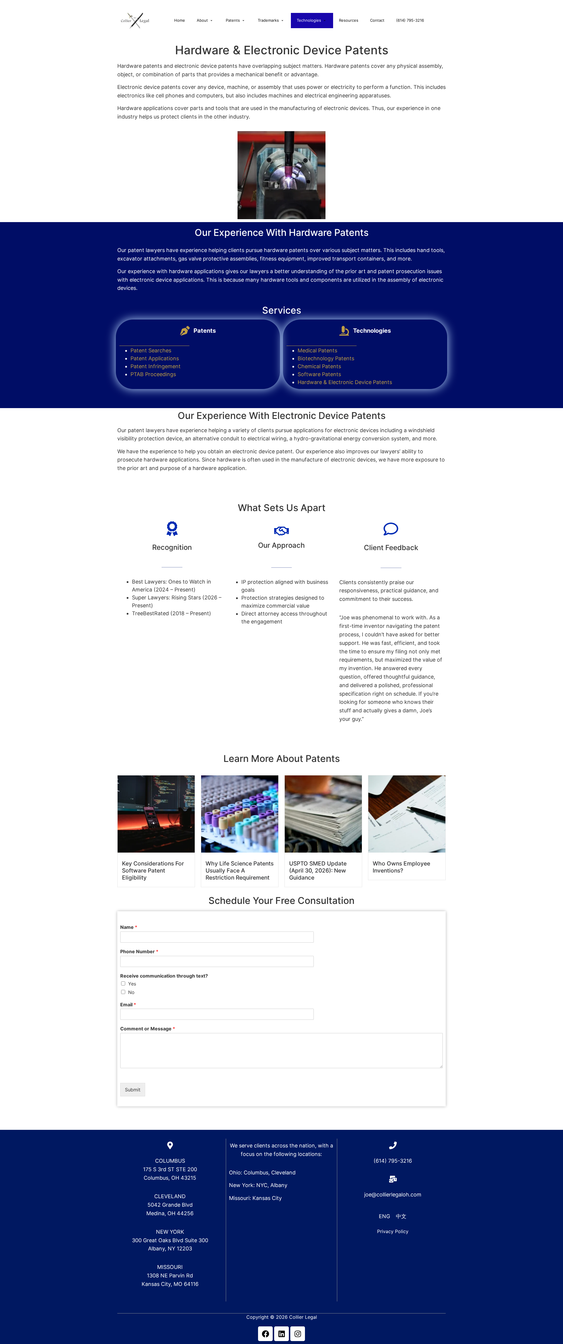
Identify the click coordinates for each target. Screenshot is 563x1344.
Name (128, 927)
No (131, 992)
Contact (377, 20)
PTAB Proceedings (153, 374)
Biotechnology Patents (326, 358)
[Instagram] (297, 1333)
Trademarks (268, 20)
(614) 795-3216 (410, 20)
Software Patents (319, 374)
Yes (132, 984)
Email (128, 1004)
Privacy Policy (392, 1231)
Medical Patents (317, 350)
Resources (348, 20)
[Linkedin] (281, 1333)
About (202, 20)
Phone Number (139, 951)
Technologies (309, 20)
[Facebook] (265, 1333)
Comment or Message (147, 1029)
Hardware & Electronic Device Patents (345, 382)
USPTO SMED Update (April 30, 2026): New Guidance (318, 870)
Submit (132, 1090)
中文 (401, 1216)
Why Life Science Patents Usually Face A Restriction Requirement (240, 870)
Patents (233, 20)
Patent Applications (154, 358)
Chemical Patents (319, 366)
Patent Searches (150, 350)
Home (179, 20)
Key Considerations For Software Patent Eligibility (153, 870)
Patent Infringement (155, 366)
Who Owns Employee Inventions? (401, 867)
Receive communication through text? (164, 976)
